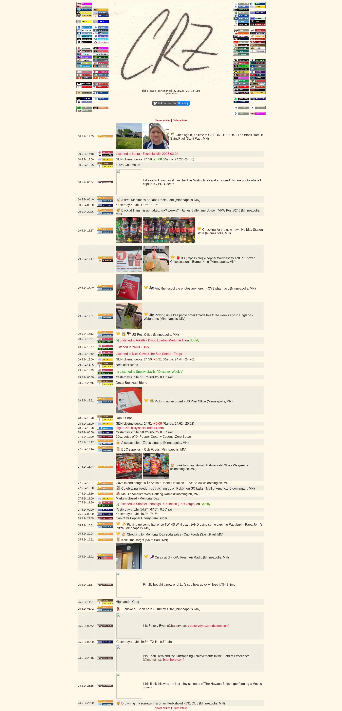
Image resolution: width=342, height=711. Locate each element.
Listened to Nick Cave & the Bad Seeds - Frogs (149, 354)
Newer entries (162, 120)
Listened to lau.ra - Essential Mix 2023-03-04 (147, 153)
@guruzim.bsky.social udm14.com (140, 428)
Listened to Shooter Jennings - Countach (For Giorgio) (158, 504)
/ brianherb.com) (172, 659)
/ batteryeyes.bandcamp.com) (208, 625)
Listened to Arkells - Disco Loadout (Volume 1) (152, 340)
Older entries (180, 120)
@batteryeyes (177, 625)
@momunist (152, 659)
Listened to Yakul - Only (132, 347)
